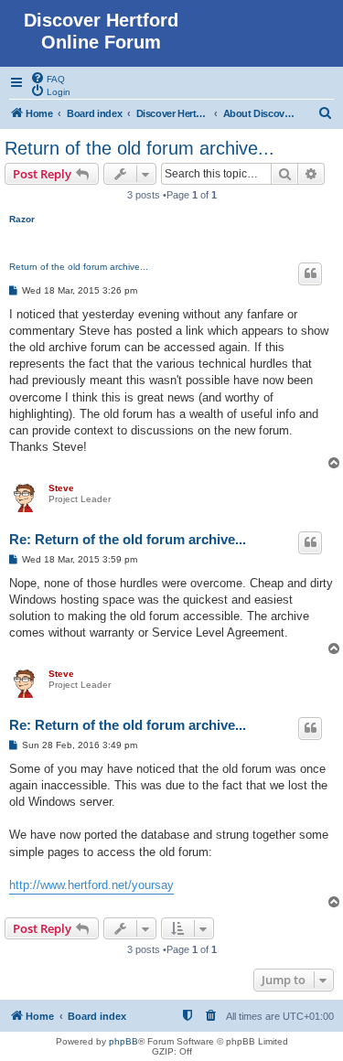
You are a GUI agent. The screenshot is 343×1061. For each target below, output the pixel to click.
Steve (61, 488)
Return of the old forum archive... (139, 148)
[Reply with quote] (310, 273)
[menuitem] (47, 77)
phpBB (123, 1041)
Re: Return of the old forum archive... (127, 539)
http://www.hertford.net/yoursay (91, 885)
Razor (22, 219)
